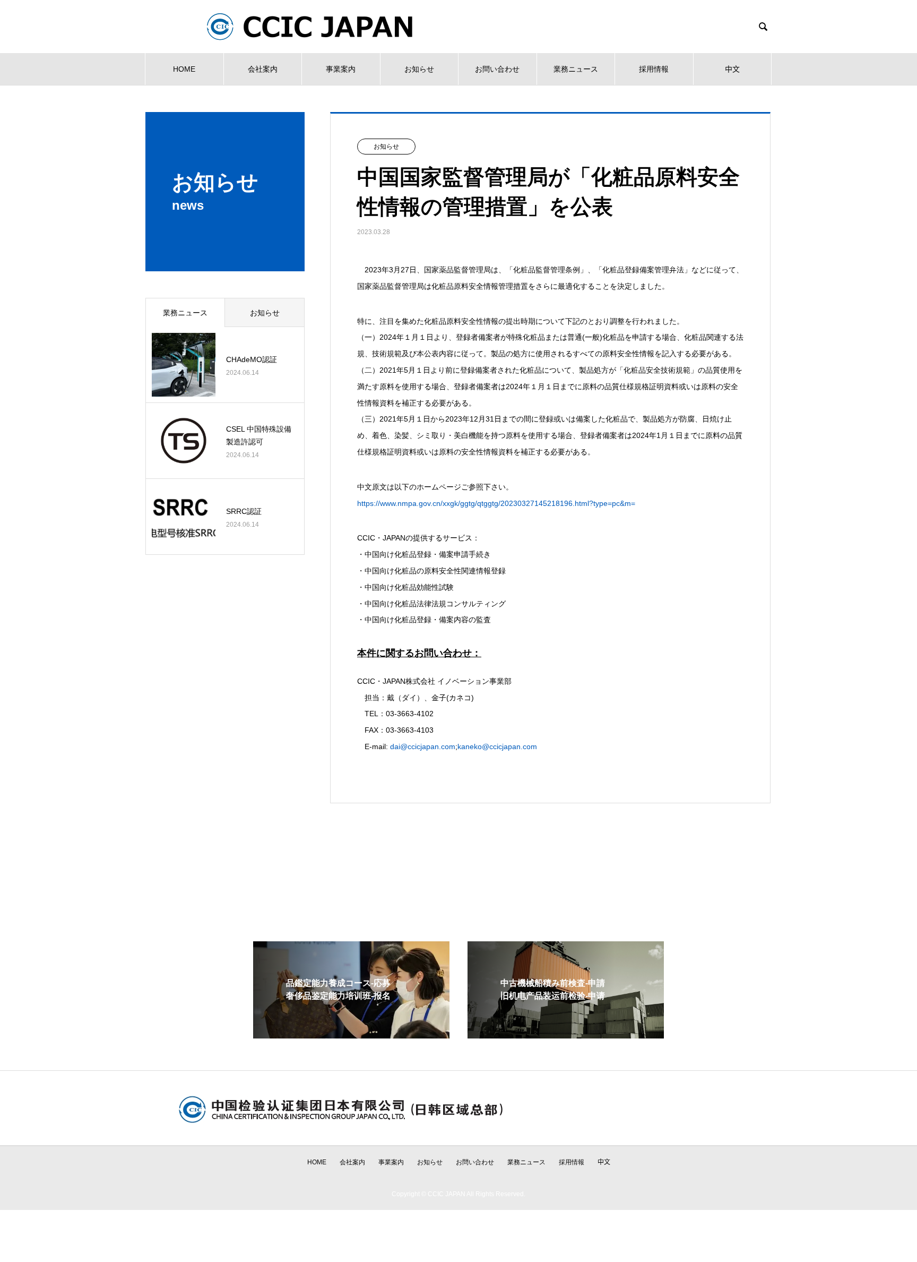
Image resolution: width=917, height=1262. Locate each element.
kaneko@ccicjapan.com (497, 746)
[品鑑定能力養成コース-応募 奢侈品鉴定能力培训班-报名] (351, 1033)
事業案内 (341, 69)
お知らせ (419, 69)
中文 (732, 69)
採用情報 (654, 69)
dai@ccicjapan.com (422, 746)
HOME (184, 69)
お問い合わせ (497, 69)
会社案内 (263, 69)
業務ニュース (575, 69)
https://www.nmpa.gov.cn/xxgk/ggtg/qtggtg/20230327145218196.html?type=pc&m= (496, 503)
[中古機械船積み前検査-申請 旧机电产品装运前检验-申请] (566, 1033)
